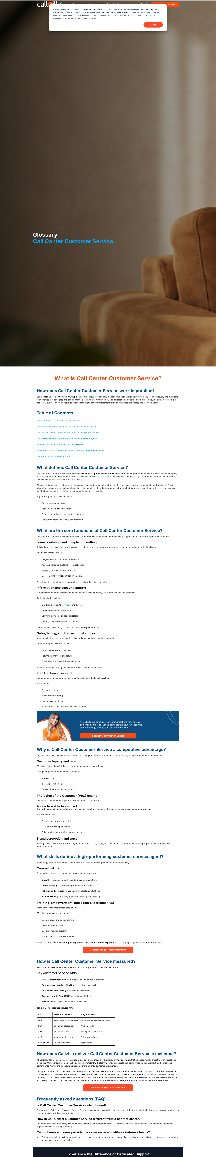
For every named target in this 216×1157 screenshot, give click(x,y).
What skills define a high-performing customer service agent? (67, 438)
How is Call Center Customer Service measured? (61, 444)
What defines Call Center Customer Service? (58, 420)
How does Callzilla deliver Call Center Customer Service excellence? (70, 450)
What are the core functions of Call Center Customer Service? (67, 426)
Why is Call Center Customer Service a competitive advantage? (68, 432)
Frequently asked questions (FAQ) (53, 456)
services (66, 605)
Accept (153, 25)
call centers (106, 476)
